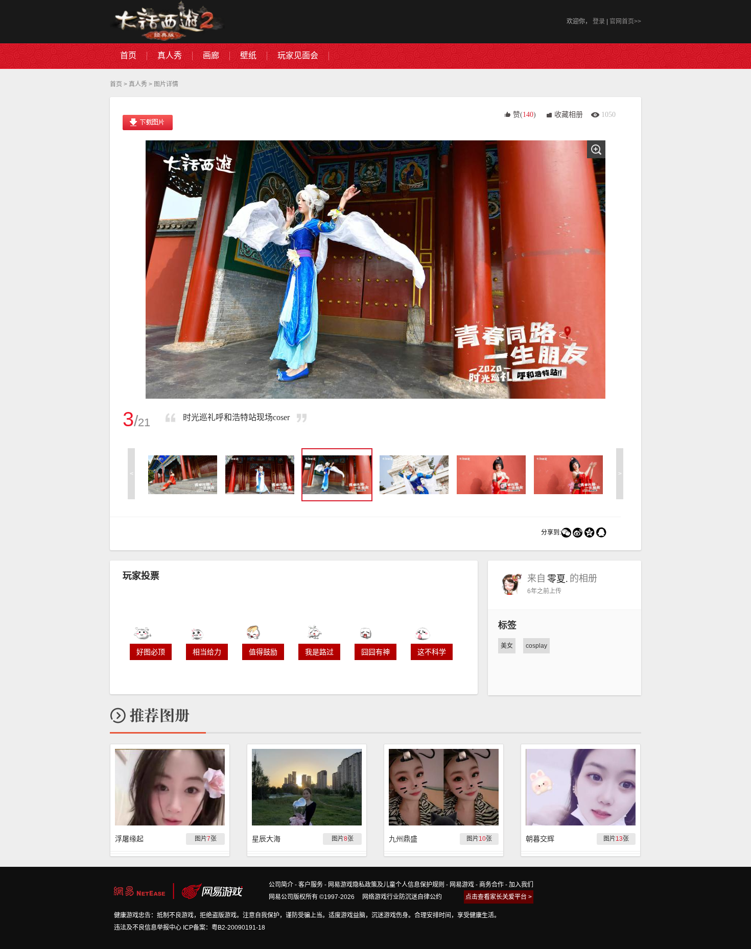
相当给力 (207, 652)
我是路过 (319, 652)
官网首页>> (625, 21)
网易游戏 (462, 884)
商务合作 (491, 884)
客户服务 (310, 884)
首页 (116, 84)
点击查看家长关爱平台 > (498, 897)
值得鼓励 (263, 652)
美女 (507, 645)
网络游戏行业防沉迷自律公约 (402, 897)
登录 (599, 21)
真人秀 (138, 84)
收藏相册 (568, 114)
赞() (524, 114)
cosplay (536, 645)
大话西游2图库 (167, 21)
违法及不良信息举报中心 (147, 927)
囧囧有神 (375, 652)
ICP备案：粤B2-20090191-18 (224, 927)
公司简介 (281, 884)
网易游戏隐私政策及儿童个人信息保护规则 (386, 884)
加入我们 (521, 884)
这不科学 (431, 652)
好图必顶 (150, 652)
